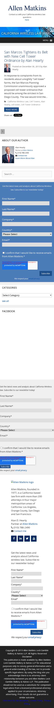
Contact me (22, 155)
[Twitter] (27, 539)
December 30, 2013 (31, 66)
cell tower (15, 104)
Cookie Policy (36, 700)
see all (5, 301)
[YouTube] (34, 539)
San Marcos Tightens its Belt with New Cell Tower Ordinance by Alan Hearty (26, 56)
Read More (11, 109)
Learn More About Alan (25, 158)
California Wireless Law (18, 101)
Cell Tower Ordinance (30, 104)
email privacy (34, 278)
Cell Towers (34, 101)
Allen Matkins (28, 150)
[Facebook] (14, 539)
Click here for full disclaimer (16, 700)
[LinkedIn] (20, 539)
